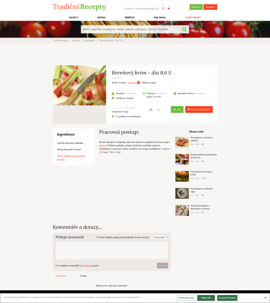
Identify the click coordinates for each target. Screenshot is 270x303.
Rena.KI (133, 82)
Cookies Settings (185, 298)
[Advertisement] (135, 54)
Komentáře (61, 275)
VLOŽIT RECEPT (193, 17)
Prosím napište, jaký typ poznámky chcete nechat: (123, 237)
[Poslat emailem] (158, 109)
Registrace (210, 7)
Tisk (179, 109)
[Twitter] (168, 8)
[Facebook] (163, 8)
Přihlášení (196, 7)
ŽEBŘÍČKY (130, 17)
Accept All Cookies (227, 298)
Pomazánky (89, 40)
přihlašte (86, 265)
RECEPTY (73, 17)
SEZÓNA (101, 17)
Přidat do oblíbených (200, 109)
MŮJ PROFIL (160, 17)
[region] (135, 298)
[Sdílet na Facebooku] (151, 109)
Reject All (206, 298)
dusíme (102, 145)
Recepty (76, 40)
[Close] (265, 298)
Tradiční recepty (60, 40)
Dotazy (83, 275)
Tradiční (79, 6)
